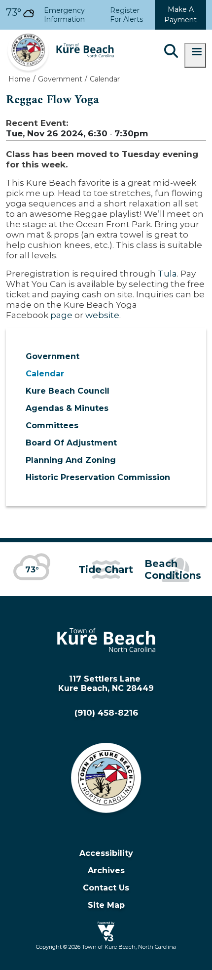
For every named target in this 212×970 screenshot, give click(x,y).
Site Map (106, 905)
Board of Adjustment (71, 442)
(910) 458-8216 (106, 713)
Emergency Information (64, 15)
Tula (167, 273)
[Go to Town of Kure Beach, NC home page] (60, 34)
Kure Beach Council (67, 391)
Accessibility (106, 853)
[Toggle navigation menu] (195, 55)
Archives (106, 870)
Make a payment (180, 14)
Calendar (45, 373)
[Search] (171, 52)
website (102, 315)
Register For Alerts (126, 15)
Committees (52, 425)
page (61, 315)
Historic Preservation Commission (98, 477)
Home (19, 79)
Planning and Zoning (71, 460)
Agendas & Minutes (67, 408)
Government (52, 356)
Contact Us (106, 887)
